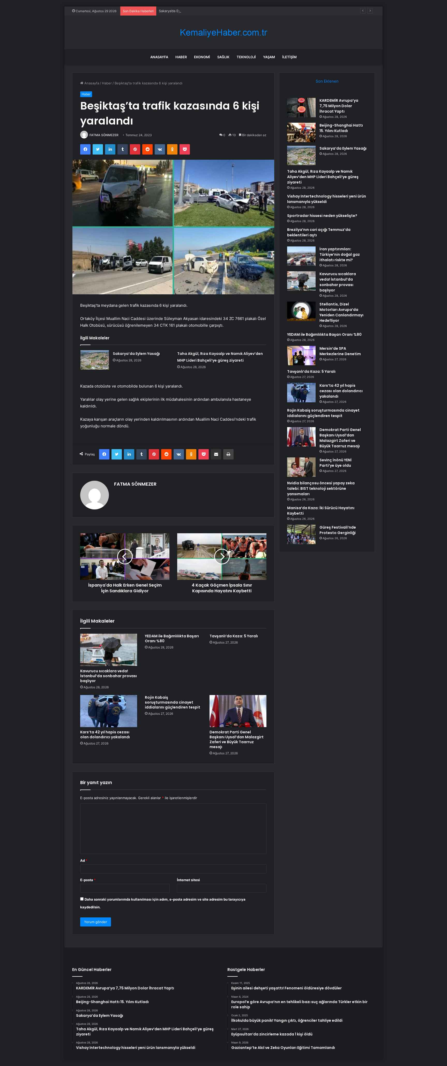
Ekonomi (202, 57)
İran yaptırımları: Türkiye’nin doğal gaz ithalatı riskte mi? (339, 254)
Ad (83, 860)
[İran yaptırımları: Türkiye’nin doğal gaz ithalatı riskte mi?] (301, 256)
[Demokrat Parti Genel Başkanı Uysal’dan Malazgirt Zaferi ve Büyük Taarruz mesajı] (238, 711)
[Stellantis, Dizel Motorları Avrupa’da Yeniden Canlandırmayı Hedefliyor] (301, 311)
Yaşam (269, 57)
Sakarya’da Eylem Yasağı (178, 11)
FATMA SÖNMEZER (104, 135)
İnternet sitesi (188, 880)
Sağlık (223, 57)
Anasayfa (159, 57)
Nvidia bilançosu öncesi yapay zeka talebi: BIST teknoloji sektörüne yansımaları (321, 488)
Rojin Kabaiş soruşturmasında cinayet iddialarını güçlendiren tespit (172, 702)
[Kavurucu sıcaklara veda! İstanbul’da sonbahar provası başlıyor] (108, 650)
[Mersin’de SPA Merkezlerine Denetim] (301, 355)
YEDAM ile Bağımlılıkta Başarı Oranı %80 (172, 638)
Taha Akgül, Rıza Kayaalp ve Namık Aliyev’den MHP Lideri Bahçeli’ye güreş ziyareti (323, 177)
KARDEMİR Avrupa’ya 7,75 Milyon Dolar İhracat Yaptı (338, 106)
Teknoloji (246, 57)
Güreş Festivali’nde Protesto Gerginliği (337, 530)
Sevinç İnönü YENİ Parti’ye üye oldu (335, 462)
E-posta (88, 880)
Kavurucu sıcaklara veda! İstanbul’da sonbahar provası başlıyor (108, 675)
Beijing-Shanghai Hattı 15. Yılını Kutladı (341, 128)
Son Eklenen (327, 81)
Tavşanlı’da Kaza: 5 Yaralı (234, 636)
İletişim (289, 57)
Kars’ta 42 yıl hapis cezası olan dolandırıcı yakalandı (105, 734)
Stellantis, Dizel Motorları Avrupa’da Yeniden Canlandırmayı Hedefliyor (341, 312)
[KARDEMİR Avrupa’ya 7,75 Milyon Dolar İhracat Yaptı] (301, 107)
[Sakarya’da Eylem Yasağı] (94, 360)
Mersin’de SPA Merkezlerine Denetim (340, 351)
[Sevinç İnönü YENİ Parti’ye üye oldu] (301, 467)
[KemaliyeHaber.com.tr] (223, 32)
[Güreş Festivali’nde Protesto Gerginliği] (301, 534)
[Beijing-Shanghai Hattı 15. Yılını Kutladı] (301, 132)
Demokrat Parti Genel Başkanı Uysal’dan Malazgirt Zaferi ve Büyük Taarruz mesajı (237, 739)
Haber (181, 57)
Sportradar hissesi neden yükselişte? (322, 215)
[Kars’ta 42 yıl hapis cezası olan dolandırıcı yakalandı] (108, 711)
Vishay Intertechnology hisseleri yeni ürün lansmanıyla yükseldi (326, 199)
